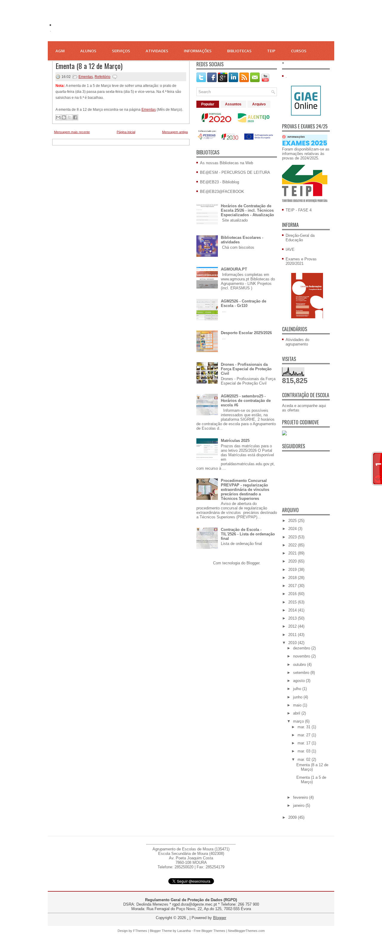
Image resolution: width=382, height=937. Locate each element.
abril (297, 713)
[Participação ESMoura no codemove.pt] (284, 434)
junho (298, 697)
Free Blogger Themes (209, 931)
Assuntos (233, 104)
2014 (293, 610)
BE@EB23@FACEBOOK (222, 191)
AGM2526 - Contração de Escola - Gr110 (243, 303)
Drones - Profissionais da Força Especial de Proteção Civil (246, 369)
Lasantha (184, 931)
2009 (293, 817)
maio (298, 705)
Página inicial (126, 132)
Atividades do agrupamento (297, 341)
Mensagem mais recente (72, 132)
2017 (293, 585)
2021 (293, 553)
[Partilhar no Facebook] (75, 117)
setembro (301, 672)
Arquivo (259, 104)
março (299, 721)
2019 (293, 569)
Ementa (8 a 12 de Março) (89, 65)
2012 (293, 626)
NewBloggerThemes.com (246, 931)
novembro (302, 656)
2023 (293, 537)
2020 (293, 561)
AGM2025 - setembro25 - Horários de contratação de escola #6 (246, 400)
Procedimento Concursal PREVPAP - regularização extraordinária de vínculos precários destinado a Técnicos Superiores (245, 489)
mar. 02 (305, 759)
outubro (300, 664)
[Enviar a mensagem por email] (58, 117)
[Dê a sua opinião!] (64, 117)
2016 (293, 594)
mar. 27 (305, 735)
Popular (207, 104)
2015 (293, 602)
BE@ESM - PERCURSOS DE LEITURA (235, 172)
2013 (293, 618)
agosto (299, 680)
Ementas (85, 77)
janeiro (299, 805)
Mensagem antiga (175, 132)
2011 (293, 634)
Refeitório (102, 77)
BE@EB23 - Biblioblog (219, 182)
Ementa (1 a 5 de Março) (311, 779)
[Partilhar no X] (70, 117)
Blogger (253, 563)
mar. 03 (305, 751)
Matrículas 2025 (235, 440)
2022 (293, 545)
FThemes (140, 931)
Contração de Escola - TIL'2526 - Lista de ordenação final (248, 534)
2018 (293, 577)
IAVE (290, 249)
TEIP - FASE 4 (299, 210)
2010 (293, 642)
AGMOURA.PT (234, 269)
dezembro (302, 648)
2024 (293, 528)
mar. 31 (305, 727)
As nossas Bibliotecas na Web (226, 163)
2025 (293, 520)
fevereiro (301, 797)
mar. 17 (305, 743)
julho (297, 688)
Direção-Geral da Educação (300, 237)
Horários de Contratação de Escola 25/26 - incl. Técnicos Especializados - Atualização (247, 210)
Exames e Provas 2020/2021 (301, 261)
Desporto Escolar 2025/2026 (246, 333)
